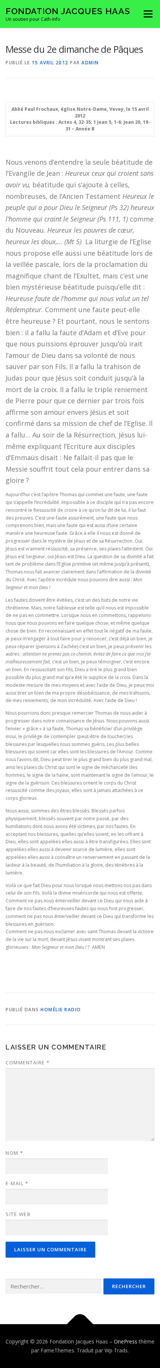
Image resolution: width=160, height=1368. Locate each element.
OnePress (125, 1341)
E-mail (17, 1183)
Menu (147, 14)
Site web (18, 1214)
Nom (14, 1152)
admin (90, 62)
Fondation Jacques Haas (68, 11)
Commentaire (28, 1062)
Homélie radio (61, 1009)
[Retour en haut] (80, 1324)
